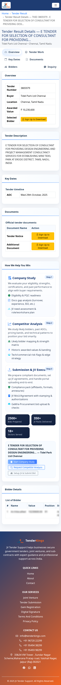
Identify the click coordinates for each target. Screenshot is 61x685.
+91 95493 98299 (32, 650)
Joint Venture (30, 597)
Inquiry (51, 66)
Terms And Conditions (30, 616)
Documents (36, 59)
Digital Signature (30, 611)
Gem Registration (30, 607)
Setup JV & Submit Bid (24, 473)
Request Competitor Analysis (27, 467)
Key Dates (14, 59)
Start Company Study (23, 461)
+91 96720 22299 (32, 640)
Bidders (12, 66)
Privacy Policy (30, 621)
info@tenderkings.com (32, 636)
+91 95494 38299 (32, 645)
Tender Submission (30, 602)
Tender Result (19, 13)
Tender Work (36, 52)
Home (5, 13)
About (30, 578)
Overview (14, 52)
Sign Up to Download (35, 119)
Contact (30, 583)
